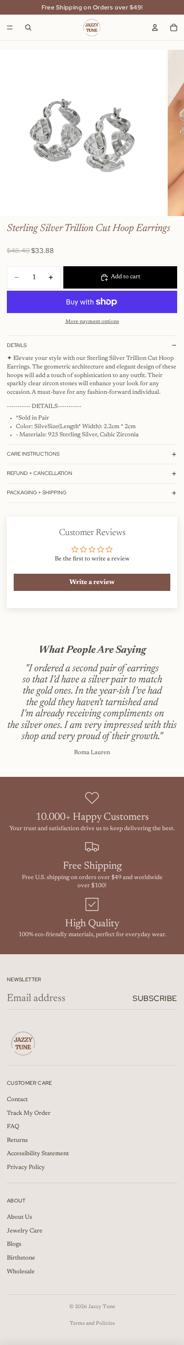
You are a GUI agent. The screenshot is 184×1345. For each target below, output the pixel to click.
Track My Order (28, 1114)
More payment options (92, 321)
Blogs (14, 1245)
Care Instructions (33, 453)
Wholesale (21, 1272)
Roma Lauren (92, 753)
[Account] (154, 27)
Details (17, 345)
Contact (17, 1100)
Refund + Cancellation (39, 473)
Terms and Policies (92, 1323)
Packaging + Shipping (36, 492)
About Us (19, 1217)
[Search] (28, 27)
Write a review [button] (92, 582)
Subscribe (155, 998)
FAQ (13, 1127)
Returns (17, 1141)
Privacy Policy (26, 1168)
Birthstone (21, 1258)
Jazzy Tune (101, 1306)
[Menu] (10, 27)
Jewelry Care (24, 1231)
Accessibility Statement (38, 1154)
